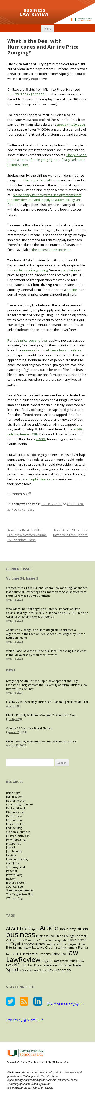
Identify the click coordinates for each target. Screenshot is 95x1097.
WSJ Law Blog (14, 898)
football (11, 954)
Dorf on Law (14, 816)
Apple (35, 929)
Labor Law (59, 954)
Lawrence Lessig (17, 859)
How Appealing (16, 839)
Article (49, 927)
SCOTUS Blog (14, 886)
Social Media (73, 965)
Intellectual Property (37, 954)
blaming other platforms (41, 180)
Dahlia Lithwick (16, 808)
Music (73, 961)
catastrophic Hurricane (38, 479)
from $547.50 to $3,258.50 (25, 94)
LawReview (23, 959)
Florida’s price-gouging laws (27, 340)
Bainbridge (13, 792)
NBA (81, 961)
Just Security (14, 851)
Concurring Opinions (19, 804)
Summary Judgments (19, 890)
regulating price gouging (30, 270)
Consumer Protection (39, 940)
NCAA (9, 965)
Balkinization (14, 796)
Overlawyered (15, 867)
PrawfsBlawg (14, 875)
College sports (15, 940)
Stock (42, 970)
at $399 (41, 439)
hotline (72, 289)
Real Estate (35, 965)
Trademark (62, 970)
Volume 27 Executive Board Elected (29, 728)
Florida (83, 947)
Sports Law (30, 970)
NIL (25, 965)
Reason (11, 878)
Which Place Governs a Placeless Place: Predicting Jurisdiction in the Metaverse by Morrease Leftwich (46, 653)
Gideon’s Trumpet (18, 832)
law (72, 952)
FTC (19, 954)
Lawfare (11, 855)
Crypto (16, 943)
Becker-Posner (16, 800)
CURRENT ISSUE (19, 569)
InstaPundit (13, 843)
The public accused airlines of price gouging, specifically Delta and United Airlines (47, 160)
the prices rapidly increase (51, 249)
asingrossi (25, 509)
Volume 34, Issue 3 (22, 578)
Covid (72, 939)
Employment (54, 944)
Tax (50, 970)
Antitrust (20, 928)
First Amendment (66, 947)
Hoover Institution (18, 835)
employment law (74, 944)
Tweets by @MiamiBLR (24, 1020)
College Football (75, 936)
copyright (60, 940)
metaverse (61, 961)
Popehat (11, 871)
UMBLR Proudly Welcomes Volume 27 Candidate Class (41, 715)
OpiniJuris (12, 863)
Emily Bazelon (15, 824)
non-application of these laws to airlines (51, 350)
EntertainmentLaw (18, 947)
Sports (13, 969)
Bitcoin (82, 928)
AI (8, 928)
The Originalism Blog (19, 894)
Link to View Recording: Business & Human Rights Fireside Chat (47, 702)
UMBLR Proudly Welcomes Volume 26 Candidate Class (27, 535)
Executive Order (43, 947)
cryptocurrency (34, 944)
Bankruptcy (67, 929)
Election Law (14, 820)
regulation (50, 965)
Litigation (47, 961)
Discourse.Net (15, 812)
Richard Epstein (16, 882)
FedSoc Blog (14, 828)
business (20, 934)
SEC (60, 965)
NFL (18, 965)
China (59, 936)
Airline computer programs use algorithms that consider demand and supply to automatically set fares (44, 200)
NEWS (10, 669)
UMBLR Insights (51, 504)
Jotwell (10, 847)
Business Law (45, 936)
